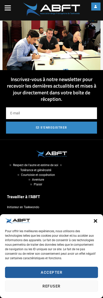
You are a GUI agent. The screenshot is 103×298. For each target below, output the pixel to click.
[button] (95, 220)
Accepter (51, 272)
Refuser (51, 286)
